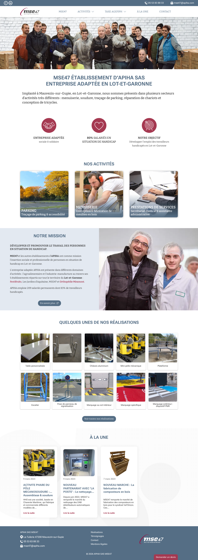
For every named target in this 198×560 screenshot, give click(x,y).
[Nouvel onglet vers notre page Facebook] (6, 3)
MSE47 (63, 11)
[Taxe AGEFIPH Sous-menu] (125, 11)
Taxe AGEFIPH (113, 11)
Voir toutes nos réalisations (99, 418)
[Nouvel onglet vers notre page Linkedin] (10, 3)
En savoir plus (47, 303)
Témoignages (97, 536)
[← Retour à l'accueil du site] (36, 11)
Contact (165, 11)
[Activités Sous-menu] (93, 11)
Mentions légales (99, 544)
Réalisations (97, 532)
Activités (84, 11)
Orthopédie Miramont (72, 281)
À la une (142, 11)
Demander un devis (166, 557)
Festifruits (16, 281)
